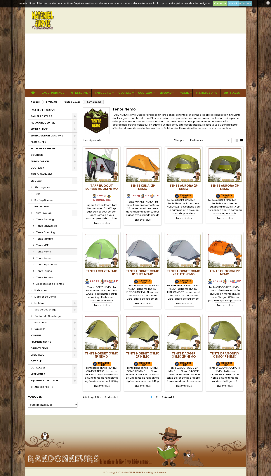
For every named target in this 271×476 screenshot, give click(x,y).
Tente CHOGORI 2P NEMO (225, 272)
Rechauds (40, 322)
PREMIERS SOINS (206, 93)
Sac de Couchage (45, 309)
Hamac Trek (41, 206)
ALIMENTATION (40, 161)
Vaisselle (39, 329)
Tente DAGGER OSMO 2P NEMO (184, 355)
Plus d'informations (239, 3)
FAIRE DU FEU (103, 93)
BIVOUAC (165, 93)
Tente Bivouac (42, 213)
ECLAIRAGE (37, 354)
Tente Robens (44, 277)
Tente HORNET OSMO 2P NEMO (142, 355)
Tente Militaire (44, 238)
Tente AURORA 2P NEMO (184, 187)
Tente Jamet (43, 258)
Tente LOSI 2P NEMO (101, 271)
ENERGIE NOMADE (41, 174)
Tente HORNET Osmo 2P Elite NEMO (183, 272)
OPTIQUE (36, 361)
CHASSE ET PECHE (42, 387)
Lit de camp (41, 290)
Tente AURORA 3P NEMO (225, 187)
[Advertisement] (135, 61)
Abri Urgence (42, 187)
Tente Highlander (46, 264)
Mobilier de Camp (45, 296)
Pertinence (210, 140)
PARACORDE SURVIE (43, 122)
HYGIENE (183, 93)
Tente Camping (45, 232)
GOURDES (124, 93)
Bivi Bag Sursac (43, 200)
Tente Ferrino (44, 271)
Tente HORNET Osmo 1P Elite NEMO (142, 272)
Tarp (37, 193)
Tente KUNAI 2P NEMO (143, 187)
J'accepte (220, 3)
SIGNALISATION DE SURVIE (47, 135)
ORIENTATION (39, 348)
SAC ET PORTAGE (53, 93)
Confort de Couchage (47, 316)
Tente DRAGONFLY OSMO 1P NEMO (224, 355)
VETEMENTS (38, 374)
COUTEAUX (145, 93)
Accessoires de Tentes (50, 284)
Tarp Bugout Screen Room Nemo (101, 187)
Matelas (39, 303)
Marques (35, 397)
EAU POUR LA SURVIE (43, 148)
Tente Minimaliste (46, 226)
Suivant (168, 397)
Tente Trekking (45, 219)
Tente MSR (42, 245)
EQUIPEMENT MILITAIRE (44, 380)
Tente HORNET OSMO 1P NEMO (101, 355)
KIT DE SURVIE (79, 93)
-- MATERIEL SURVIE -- (44, 110)
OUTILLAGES (232, 93)
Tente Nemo (43, 251)
